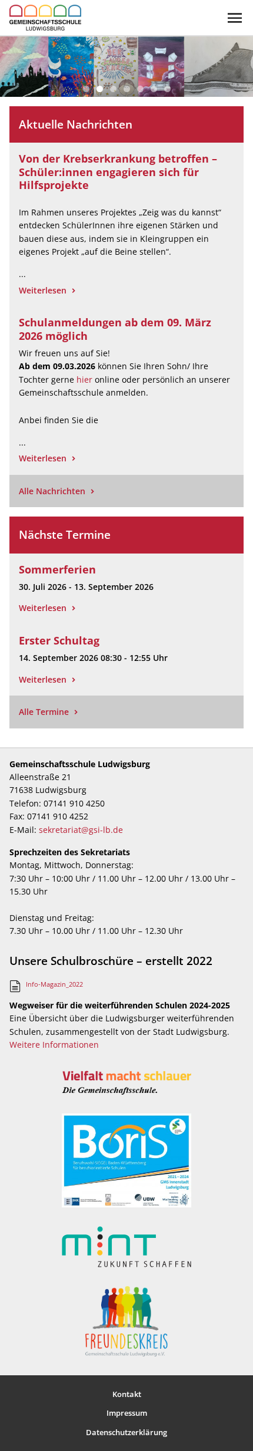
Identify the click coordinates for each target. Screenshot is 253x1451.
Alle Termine (44, 711)
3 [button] (113, 89)
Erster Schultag (59, 640)
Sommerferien (57, 569)
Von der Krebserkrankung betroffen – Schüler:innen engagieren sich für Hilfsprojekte (118, 171)
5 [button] (140, 89)
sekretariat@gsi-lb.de (81, 829)
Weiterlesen (42, 290)
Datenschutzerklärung (126, 1432)
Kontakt (126, 1394)
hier (84, 379)
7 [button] (167, 89)
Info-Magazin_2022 (54, 984)
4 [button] (127, 89)
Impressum (126, 1413)
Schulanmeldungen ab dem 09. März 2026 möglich (115, 329)
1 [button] (86, 89)
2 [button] (99, 89)
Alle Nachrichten (52, 491)
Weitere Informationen (54, 1044)
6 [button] (154, 89)
